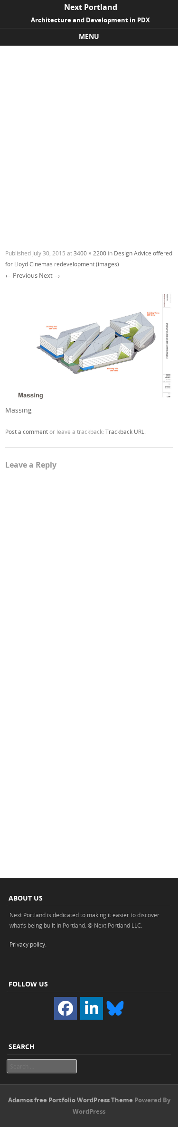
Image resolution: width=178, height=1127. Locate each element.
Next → (49, 275)
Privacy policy (27, 944)
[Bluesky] (114, 1008)
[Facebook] (65, 1008)
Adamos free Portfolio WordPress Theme (70, 1100)
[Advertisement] (89, 140)
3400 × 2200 (90, 253)
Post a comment (26, 431)
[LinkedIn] (91, 1008)
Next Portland (90, 7)
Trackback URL (124, 431)
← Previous (21, 275)
